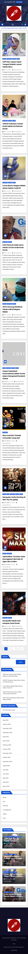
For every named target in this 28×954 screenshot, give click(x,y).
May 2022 (5, 778)
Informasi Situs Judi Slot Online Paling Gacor (14, 947)
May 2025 (5, 720)
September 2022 (7, 761)
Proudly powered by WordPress (9, 937)
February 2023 (7, 745)
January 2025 (6, 724)
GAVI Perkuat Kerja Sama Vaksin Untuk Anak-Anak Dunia (13, 247)
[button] (22, 24)
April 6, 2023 (7, 626)
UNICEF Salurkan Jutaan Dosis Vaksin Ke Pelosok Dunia (12, 126)
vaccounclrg (17, 69)
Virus (18, 58)
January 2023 (6, 749)
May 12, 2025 (7, 191)
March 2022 (6, 786)
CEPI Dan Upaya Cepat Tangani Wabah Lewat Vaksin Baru (12, 64)
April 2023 (6, 736)
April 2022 (6, 782)
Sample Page (14, 950)
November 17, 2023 (9, 502)
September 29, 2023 (9, 564)
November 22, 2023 (9, 440)
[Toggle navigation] (13, 24)
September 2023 (7, 732)
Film (8, 494)
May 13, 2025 (7, 131)
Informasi (9, 58)
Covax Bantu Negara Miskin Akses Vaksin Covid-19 (13, 876)
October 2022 (6, 757)
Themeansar (14, 940)
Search (5, 656)
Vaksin (14, 58)
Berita (4, 58)
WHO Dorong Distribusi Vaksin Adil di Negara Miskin (12, 309)
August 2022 (6, 765)
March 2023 (6, 741)
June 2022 (6, 774)
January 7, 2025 (8, 381)
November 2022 (7, 753)
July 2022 (5, 769)
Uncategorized (7, 810)
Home (14, 943)
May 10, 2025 (7, 314)
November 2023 (7, 728)
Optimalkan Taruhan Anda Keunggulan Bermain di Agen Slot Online (13, 559)
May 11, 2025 (7, 253)
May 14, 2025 (7, 69)
